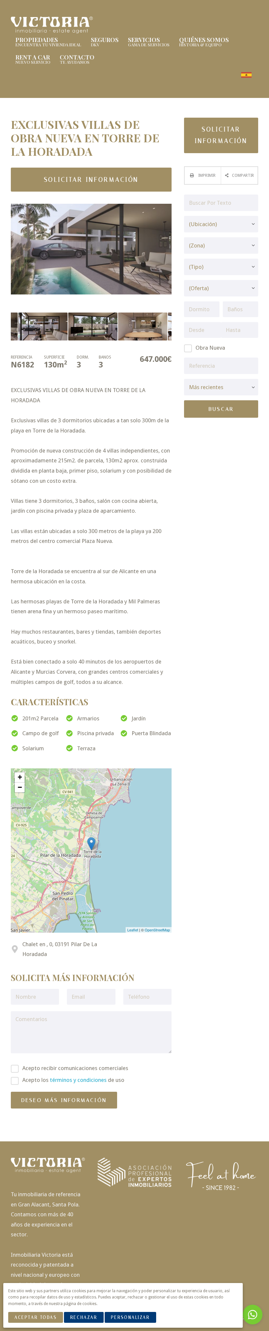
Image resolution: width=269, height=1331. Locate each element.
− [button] (20, 787)
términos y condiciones (78, 1080)
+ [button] (20, 777)
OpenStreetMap (157, 929)
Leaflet (132, 929)
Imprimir (206, 175)
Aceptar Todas (35, 1317)
